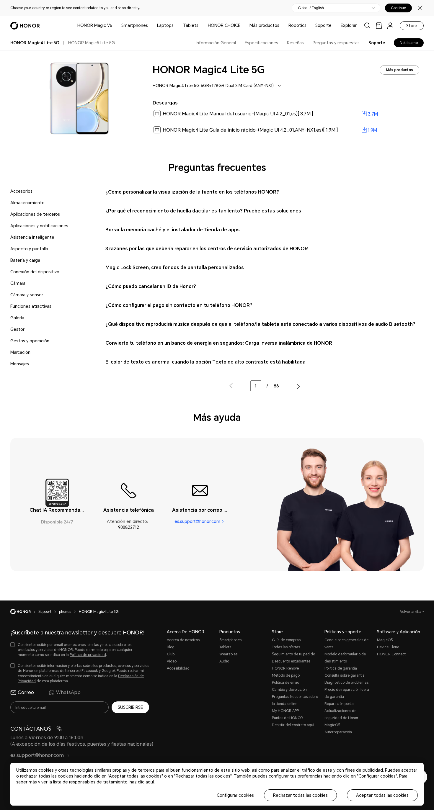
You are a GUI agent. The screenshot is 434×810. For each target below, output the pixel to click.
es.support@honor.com (197, 521)
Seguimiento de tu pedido (293, 654)
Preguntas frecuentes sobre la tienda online (295, 700)
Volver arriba (411, 612)
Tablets (190, 25)
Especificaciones (261, 42)
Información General (216, 42)
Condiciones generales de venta (346, 643)
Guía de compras (286, 640)
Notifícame (409, 43)
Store (411, 25)
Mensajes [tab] (19, 363)
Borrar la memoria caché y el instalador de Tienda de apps (172, 230)
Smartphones (134, 25)
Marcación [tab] (20, 352)
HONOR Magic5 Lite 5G (91, 42)
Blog (170, 647)
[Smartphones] (150, 25)
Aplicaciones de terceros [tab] (35, 214)
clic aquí (146, 782)
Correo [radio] (26, 692)
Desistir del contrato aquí (293, 725)
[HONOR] (24, 611)
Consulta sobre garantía (344, 675)
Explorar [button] (349, 25)
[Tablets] (200, 25)
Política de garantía (340, 668)
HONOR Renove (285, 668)
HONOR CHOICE (224, 25)
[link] (378, 25)
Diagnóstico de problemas (346, 682)
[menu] (390, 25)
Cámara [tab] (17, 283)
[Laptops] (176, 25)
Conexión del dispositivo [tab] (34, 271)
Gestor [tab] (17, 329)
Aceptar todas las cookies (382, 795)
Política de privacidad (88, 655)
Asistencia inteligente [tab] (32, 237)
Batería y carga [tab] (25, 260)
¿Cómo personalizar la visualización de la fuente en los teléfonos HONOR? (192, 192)
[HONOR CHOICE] (242, 25)
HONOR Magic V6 (94, 25)
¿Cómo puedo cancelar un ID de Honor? (150, 286)
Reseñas (295, 42)
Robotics (297, 25)
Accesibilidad (178, 668)
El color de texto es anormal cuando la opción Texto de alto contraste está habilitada (205, 362)
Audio (224, 661)
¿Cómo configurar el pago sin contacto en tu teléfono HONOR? (178, 305)
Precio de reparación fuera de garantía (346, 693)
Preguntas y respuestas (336, 42)
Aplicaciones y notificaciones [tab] (39, 225)
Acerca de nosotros (183, 640)
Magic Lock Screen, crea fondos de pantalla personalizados (174, 267)
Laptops (165, 25)
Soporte (323, 25)
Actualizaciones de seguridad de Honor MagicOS (341, 718)
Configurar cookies (235, 795)
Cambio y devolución (289, 690)
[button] (298, 386)
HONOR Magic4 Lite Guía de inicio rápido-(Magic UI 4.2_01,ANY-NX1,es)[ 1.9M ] (250, 130)
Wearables (228, 654)
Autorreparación (338, 732)
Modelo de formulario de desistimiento (345, 657)
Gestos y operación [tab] (29, 340)
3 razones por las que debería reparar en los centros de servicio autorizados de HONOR (206, 248)
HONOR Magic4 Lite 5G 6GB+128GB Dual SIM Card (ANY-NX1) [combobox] (213, 85)
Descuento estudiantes (291, 661)
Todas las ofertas (286, 647)
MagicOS (385, 640)
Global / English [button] (311, 8)
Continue (398, 8)
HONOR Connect (391, 654)
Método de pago (286, 675)
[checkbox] (79, 649)
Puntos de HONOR (287, 718)
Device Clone (388, 647)
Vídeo (172, 661)
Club (170, 654)
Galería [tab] (17, 317)
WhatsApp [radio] (68, 692)
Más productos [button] (264, 25)
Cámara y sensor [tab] (26, 294)
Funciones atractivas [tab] (30, 306)
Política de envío (285, 682)
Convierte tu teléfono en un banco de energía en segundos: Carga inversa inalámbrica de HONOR (218, 343)
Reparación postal (339, 704)
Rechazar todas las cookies (300, 795)
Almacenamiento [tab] (27, 202)
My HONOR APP (285, 711)
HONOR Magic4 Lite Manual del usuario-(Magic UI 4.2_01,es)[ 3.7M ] (238, 114)
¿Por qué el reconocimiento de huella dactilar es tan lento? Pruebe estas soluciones (203, 211)
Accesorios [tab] (21, 191)
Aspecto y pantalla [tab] (29, 248)
